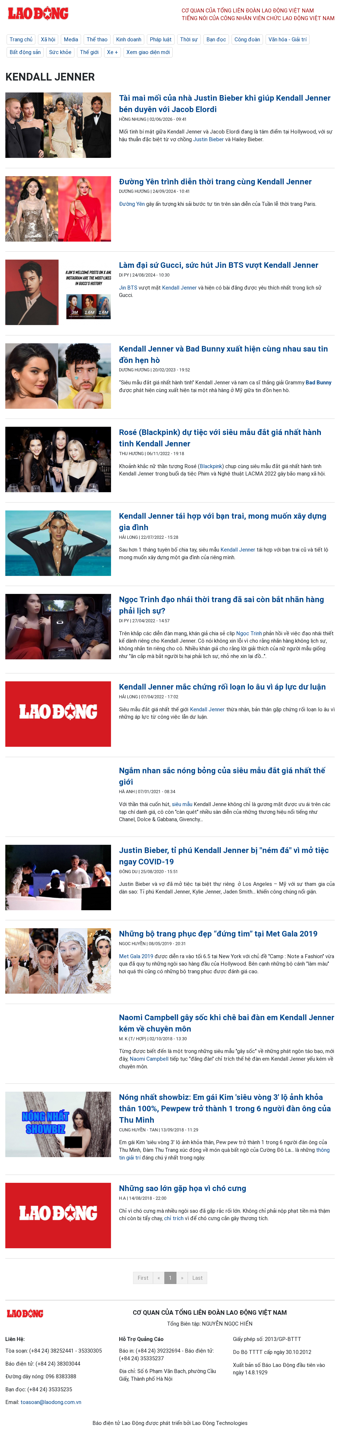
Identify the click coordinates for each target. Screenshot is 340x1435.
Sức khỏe (60, 52)
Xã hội (48, 39)
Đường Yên (132, 204)
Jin (122, 288)
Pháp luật (161, 39)
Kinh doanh (128, 39)
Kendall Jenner (179, 288)
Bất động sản (25, 52)
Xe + (112, 52)
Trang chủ (21, 39)
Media (71, 39)
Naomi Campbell (150, 1059)
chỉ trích (174, 1218)
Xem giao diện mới (148, 52)
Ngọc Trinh (249, 633)
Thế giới (89, 52)
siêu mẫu (182, 804)
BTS (132, 288)
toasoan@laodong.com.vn (50, 1402)
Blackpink (211, 466)
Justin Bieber (208, 139)
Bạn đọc (216, 39)
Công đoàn (247, 39)
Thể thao (97, 39)
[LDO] (58, 126)
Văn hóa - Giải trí (288, 39)
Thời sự (189, 39)
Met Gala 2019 (136, 956)
